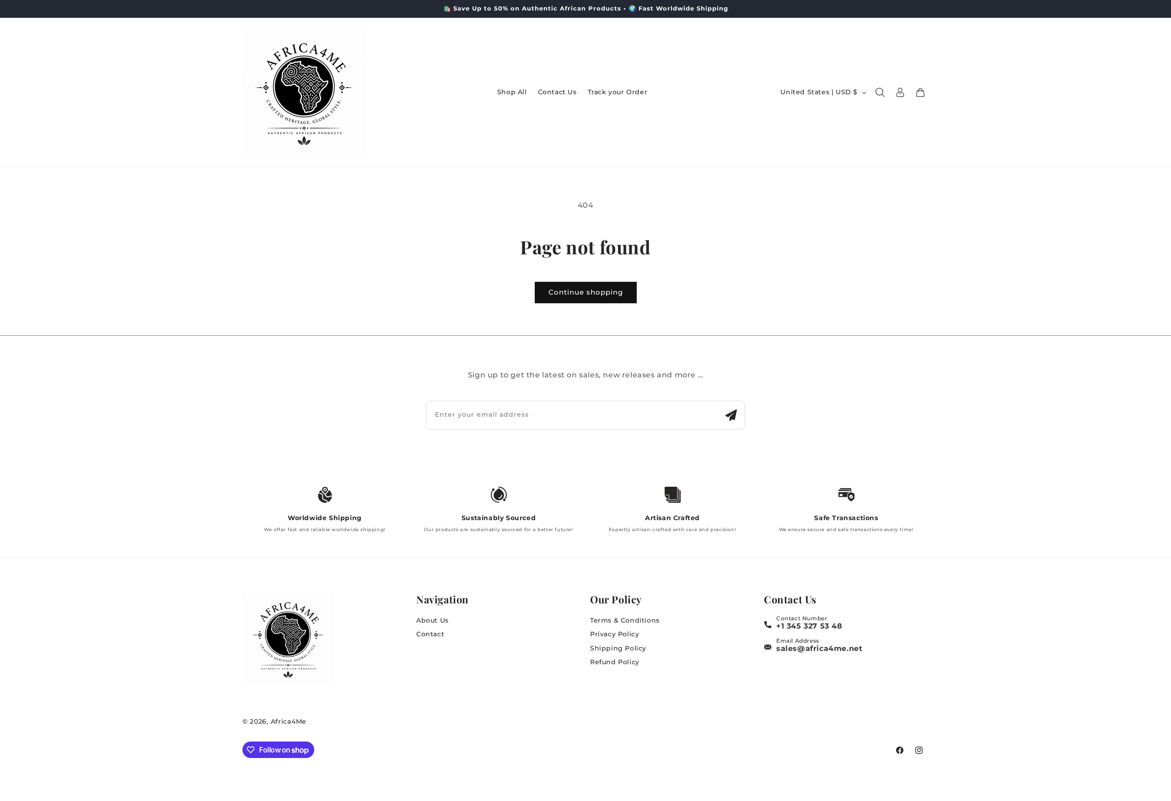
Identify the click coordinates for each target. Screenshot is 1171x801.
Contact (430, 634)
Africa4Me (288, 721)
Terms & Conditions (625, 620)
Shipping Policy (618, 648)
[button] (880, 92)
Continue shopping (585, 292)
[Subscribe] (731, 415)
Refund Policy (614, 662)
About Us (432, 620)
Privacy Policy (614, 634)
